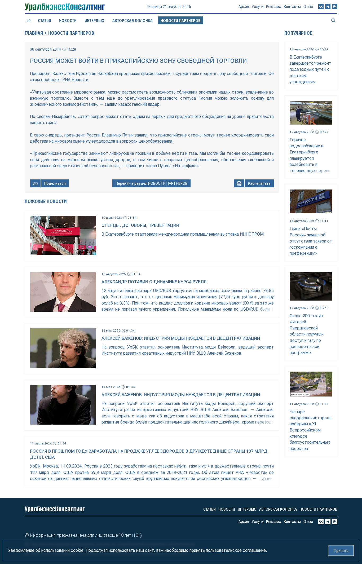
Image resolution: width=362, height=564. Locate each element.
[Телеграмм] (327, 6)
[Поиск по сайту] (333, 20)
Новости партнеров (318, 509)
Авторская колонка (132, 20)
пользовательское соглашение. (236, 550)
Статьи (44, 20)
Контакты (292, 7)
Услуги (257, 7)
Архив (244, 7)
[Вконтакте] (321, 6)
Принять (341, 550)
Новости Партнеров (71, 33)
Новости (68, 20)
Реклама (273, 7)
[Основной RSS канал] (334, 6)
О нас (308, 7)
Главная (34, 33)
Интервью (94, 20)
